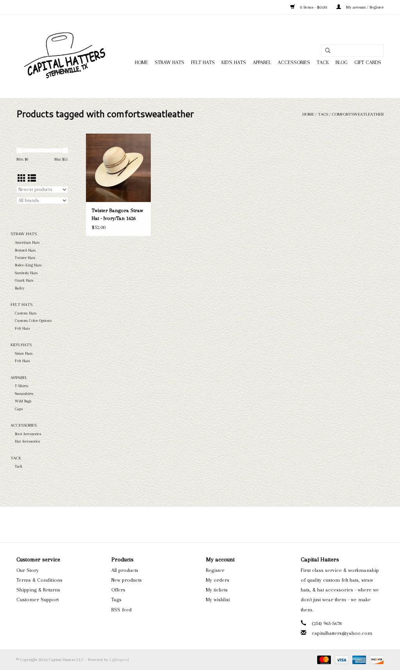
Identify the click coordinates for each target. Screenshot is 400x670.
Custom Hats (25, 313)
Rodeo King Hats (28, 265)
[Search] (327, 50)
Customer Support (37, 599)
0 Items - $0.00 (314, 7)
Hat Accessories (27, 441)
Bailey (19, 288)
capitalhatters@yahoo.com (342, 633)
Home (141, 62)
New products (126, 580)
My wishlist (218, 599)
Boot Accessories (28, 434)
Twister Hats (25, 257)
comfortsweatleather (358, 114)
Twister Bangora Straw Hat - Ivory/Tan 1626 (117, 214)
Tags (323, 114)
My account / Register (364, 7)
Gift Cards (367, 62)
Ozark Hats (24, 280)
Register (215, 570)
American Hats (27, 242)
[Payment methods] (323, 659)
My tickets (217, 590)
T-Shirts (21, 386)
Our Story (27, 570)
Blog (342, 62)
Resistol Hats (25, 250)
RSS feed (121, 610)
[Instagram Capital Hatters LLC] (207, 524)
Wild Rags (23, 401)
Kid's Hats (233, 62)
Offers (118, 590)
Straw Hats (169, 62)
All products (124, 570)
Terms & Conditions (39, 580)
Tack (323, 62)
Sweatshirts (24, 393)
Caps (19, 409)
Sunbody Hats (26, 273)
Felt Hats (203, 62)
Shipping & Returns (38, 590)
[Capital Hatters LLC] (64, 56)
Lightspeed (119, 659)
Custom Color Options (33, 320)
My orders (217, 580)
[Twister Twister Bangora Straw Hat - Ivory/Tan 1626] (118, 167)
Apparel (262, 62)
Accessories (294, 62)
